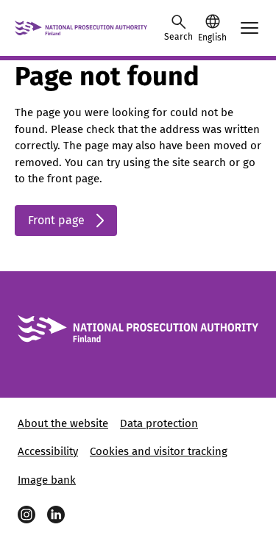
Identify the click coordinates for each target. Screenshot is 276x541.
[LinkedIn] (56, 514)
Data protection (159, 423)
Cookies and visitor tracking (158, 451)
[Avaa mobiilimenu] (249, 28)
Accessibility (48, 451)
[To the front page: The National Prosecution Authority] (81, 28)
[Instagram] (26, 514)
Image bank (47, 480)
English (212, 37)
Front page (56, 220)
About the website (63, 423)
